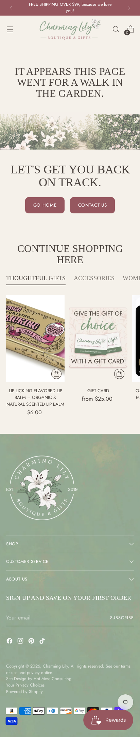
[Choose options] (56, 374)
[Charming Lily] (70, 29)
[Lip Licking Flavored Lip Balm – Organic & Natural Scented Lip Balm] (35, 338)
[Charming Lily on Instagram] (21, 642)
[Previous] (11, 8)
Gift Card (98, 390)
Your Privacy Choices (25, 685)
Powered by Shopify (24, 692)
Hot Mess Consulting (52, 679)
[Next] (129, 8)
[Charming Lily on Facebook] (10, 642)
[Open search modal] (116, 29)
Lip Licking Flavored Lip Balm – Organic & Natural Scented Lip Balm (35, 397)
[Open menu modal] (10, 29)
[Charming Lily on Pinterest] (32, 642)
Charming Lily (55, 666)
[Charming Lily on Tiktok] (43, 642)
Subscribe (122, 618)
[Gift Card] (98, 338)
